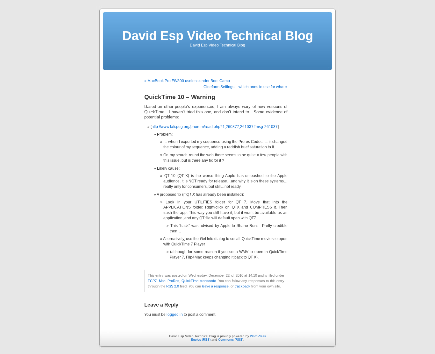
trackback (242, 286)
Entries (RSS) (200, 339)
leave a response (215, 286)
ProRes (173, 281)
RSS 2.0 (172, 286)
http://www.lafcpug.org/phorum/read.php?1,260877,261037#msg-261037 (215, 126)
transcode (208, 281)
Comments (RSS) (230, 339)
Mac (162, 281)
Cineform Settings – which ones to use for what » (245, 87)
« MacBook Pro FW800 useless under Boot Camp (187, 81)
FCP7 (152, 281)
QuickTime (190, 281)
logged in (175, 314)
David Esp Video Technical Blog (217, 36)
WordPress (258, 336)
